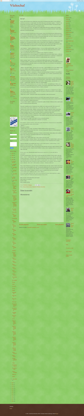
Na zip (13, 288)
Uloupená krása (69, 49)
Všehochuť (17, 5)
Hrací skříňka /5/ (14, 230)
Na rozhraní (14, 280)
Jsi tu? (13, 318)
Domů (11, 408)
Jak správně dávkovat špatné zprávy (72, 145)
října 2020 (15, 167)
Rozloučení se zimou (72, 209)
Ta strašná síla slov (14, 209)
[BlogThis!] (36, 185)
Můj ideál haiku (13, 32)
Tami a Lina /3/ (14, 268)
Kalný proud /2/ (14, 353)
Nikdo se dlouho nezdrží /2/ (14, 344)
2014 (13, 393)
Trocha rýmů (68, 45)
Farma (13, 290)
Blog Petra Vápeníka (12, 31)
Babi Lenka (12, 76)
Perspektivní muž (14, 368)
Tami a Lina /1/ (14, 274)
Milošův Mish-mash (12, 91)
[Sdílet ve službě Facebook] (38, 185)
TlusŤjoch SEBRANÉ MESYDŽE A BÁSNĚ (13, 38)
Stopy (67, 244)
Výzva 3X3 (14, 212)
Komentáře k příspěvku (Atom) (33, 227)
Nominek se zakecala (12, 53)
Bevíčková (69, 63)
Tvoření (67, 47)
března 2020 (13, 177)
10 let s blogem (69, 251)
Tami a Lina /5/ (14, 262)
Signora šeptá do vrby (13, 84)
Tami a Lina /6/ (14, 258)
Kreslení (67, 30)
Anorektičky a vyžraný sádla (12, 63)
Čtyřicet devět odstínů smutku (14, 254)
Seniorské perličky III (12, 48)
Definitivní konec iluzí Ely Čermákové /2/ (14, 198)
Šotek (13, 284)
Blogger (56, 413)
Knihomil (68, 28)
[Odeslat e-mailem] (35, 185)
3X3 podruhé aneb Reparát (14, 186)
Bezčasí (13, 183)
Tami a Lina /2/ (14, 271)
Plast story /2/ (14, 299)
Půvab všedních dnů (69, 41)
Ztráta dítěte (42, 186)
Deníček (67, 17)
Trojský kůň (14, 218)
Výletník (67, 51)
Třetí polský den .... (12, 24)
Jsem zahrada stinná (14, 215)
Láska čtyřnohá (69, 32)
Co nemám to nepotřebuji (68, 240)
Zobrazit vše (15, 98)
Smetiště (14, 250)
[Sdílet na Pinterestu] (39, 185)
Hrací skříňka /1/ (14, 247)
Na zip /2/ (14, 286)
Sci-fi (67, 44)
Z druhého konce (14, 313)
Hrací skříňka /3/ (14, 239)
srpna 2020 (15, 173)
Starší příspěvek (59, 224)
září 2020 (14, 170)
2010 (13, 401)
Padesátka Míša (12, 69)
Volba (13, 363)
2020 (13, 159)
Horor (67, 23)
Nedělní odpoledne (14, 360)
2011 (13, 399)
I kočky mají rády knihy (72, 99)
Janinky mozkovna (12, 46)
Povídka (38, 186)
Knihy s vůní (72, 176)
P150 (11, 40)
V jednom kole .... (13, 86)
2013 (13, 395)
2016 (13, 388)
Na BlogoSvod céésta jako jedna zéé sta (13, 56)
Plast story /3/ (14, 296)
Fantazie (67, 21)
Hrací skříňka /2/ (14, 243)
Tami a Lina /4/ (14, 265)
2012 (13, 397)
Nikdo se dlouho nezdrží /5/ (14, 328)
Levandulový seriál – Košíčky (13, 78)
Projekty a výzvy (69, 38)
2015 (13, 391)
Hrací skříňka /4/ (14, 234)
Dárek (13, 376)
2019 (13, 382)
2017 (13, 386)
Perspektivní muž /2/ (14, 365)
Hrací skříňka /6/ (14, 226)
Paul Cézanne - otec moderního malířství (13, 94)
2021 (13, 157)
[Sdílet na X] (37, 185)
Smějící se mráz (72, 128)
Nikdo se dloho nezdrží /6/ (14, 322)
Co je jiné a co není (69, 248)
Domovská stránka (42, 224)
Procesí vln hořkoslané (14, 309)
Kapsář (67, 27)
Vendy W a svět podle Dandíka (12, 21)
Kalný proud (13, 356)
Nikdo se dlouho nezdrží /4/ (14, 333)
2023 (13, 153)
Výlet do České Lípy (13, 71)
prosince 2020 (14, 162)
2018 (13, 384)
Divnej (13, 282)
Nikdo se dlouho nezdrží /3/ (14, 338)
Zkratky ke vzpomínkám (72, 225)
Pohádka (67, 34)
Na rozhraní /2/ (14, 277)
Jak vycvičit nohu (72, 161)
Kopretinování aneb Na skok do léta (72, 83)
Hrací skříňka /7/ (14, 221)
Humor (67, 25)
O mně (67, 54)
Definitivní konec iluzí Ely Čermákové (14, 205)
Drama (24, 186)
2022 (13, 155)
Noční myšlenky (14, 372)
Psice (11, 62)
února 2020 (15, 180)
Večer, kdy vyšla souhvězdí (14, 192)
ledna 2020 (15, 379)
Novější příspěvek (24, 224)
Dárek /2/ (14, 374)
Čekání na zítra (14, 316)
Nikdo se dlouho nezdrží (14, 349)
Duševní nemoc (29, 186)
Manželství (34, 186)
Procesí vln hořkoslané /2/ (14, 305)
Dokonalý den (14, 293)
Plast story (14, 301)
